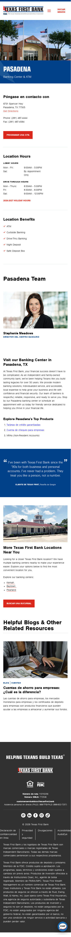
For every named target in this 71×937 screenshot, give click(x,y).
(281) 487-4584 (16, 121)
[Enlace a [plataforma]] (23, 815)
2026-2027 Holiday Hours (16, 200)
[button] (63, 926)
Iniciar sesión (61, 10)
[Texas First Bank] (35, 770)
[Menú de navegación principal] (49, 11)
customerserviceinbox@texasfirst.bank (35, 801)
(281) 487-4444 (19, 118)
